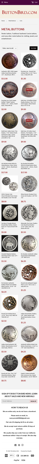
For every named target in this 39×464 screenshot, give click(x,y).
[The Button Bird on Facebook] (15, 445)
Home (3, 20)
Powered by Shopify (26, 451)
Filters (33, 48)
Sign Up (33, 401)
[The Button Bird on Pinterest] (19, 445)
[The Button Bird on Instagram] (23, 445)
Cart (36, 2)
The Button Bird (15, 451)
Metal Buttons (12, 20)
